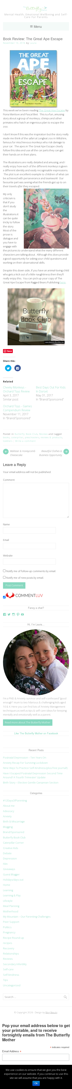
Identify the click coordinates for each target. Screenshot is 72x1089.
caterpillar (17, 437)
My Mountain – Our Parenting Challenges (26, 916)
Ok (36, 1083)
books (6, 437)
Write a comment (25, 440)
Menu (38, 26)
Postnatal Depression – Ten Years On (24, 757)
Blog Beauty (51, 1012)
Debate (7, 853)
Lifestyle (8, 901)
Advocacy (8, 811)
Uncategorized (11, 985)
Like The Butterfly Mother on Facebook (36, 733)
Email (6, 540)
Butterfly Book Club (26, 433)
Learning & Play (12, 895)
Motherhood (10, 911)
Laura (33, 42)
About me (9, 805)
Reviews (43, 433)
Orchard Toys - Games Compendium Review (17, 408)
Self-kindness (11, 975)
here (63, 282)
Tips (5, 980)
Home (6, 885)
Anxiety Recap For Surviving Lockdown (25, 762)
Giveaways (9, 869)
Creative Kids (10, 848)
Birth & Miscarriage (14, 821)
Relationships (11, 953)
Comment (9, 480)
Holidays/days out (13, 879)
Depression (10, 858)
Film (5, 864)
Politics (7, 927)
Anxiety (7, 816)
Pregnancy (9, 932)
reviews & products (51, 437)
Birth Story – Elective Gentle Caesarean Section (31, 782)
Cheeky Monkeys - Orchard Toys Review (16, 389)
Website (8, 555)
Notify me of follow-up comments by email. (31, 571)
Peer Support (11, 922)
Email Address (11, 1051)
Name (6, 524)
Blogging (8, 827)
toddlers (7, 440)
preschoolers (32, 437)
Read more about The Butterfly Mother (27, 722)
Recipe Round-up (13, 938)
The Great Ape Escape (52, 110)
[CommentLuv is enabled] (24, 597)
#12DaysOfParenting (15, 800)
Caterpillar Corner (13, 842)
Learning (8, 890)
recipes (7, 943)
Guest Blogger (11, 874)
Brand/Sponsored (13, 832)
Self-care (8, 969)
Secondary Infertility (15, 964)
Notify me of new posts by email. (25, 577)
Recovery (8, 948)
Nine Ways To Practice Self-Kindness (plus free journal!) (35, 768)
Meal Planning (11, 906)
